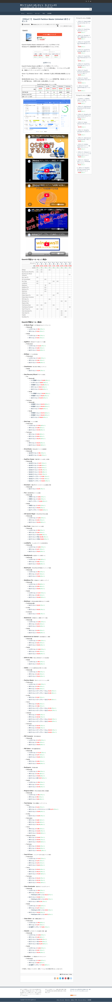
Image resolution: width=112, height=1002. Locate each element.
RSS (86, 1)
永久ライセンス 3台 (34, 941)
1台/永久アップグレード (35, 476)
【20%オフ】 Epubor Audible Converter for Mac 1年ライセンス (84, 23)
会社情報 (49, 13)
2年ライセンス (32, 436)
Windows (35, 24)
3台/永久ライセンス (34, 472)
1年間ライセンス (33, 496)
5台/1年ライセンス (33, 467)
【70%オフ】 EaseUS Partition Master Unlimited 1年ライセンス (46, 20)
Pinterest (66, 978)
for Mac (48, 86)
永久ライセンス (33, 350)
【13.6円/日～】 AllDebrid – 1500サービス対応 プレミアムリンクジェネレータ (84, 100)
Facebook (63, 978)
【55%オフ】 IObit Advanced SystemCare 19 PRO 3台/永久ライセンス (84, 108)
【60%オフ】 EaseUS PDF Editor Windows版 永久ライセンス (83, 43)
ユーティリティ (52, 24)
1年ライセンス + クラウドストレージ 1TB (39, 809)
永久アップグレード (34, 501)
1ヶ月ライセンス (33, 329)
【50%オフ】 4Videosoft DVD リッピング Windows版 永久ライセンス (83, 161)
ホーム (22, 13)
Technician (68, 86)
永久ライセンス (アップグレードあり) (38, 693)
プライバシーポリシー (82, 999)
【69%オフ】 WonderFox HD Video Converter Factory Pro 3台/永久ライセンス (83, 169)
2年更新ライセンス (36, 406)
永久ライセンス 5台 (34, 943)
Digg (68, 978)
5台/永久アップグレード (35, 480)
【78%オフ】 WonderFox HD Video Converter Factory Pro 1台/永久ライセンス (84, 116)
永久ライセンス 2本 (34, 901)
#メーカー (37, 13)
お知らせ (73, 999)
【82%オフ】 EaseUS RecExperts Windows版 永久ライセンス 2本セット (83, 72)
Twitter (60, 978)
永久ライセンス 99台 (34, 536)
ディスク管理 (46, 24)
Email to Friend (55, 978)
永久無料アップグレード (35, 927)
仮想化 (57, 24)
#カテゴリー (30, 13)
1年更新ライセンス (36, 384)
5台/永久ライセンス (34, 474)
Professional (40, 86)
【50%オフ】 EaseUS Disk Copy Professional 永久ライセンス (84, 58)
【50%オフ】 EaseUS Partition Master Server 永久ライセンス (84, 80)
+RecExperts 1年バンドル (37, 894)
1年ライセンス (32, 331)
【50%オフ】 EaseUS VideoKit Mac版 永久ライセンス (84, 87)
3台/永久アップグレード (35, 478)
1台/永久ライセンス (34, 469)
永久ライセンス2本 (33, 778)
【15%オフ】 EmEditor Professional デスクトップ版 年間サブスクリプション (83, 146)
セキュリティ (40, 24)
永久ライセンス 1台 (34, 534)
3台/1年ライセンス (33, 455)
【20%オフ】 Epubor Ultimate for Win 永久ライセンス (84, 124)
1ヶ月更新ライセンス (36, 380)
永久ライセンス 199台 (34, 539)
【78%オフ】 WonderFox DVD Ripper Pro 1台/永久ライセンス (83, 132)
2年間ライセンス (33, 499)
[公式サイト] (47, 62)
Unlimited (60, 86)
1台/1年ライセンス (33, 453)
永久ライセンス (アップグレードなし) (38, 690)
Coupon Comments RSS (58, 978)
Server (54, 86)
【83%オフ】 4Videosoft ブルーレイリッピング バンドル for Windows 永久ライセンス (84, 154)
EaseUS (25, 30)
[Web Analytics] (73, 995)
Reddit (71, 978)
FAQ (44, 13)
